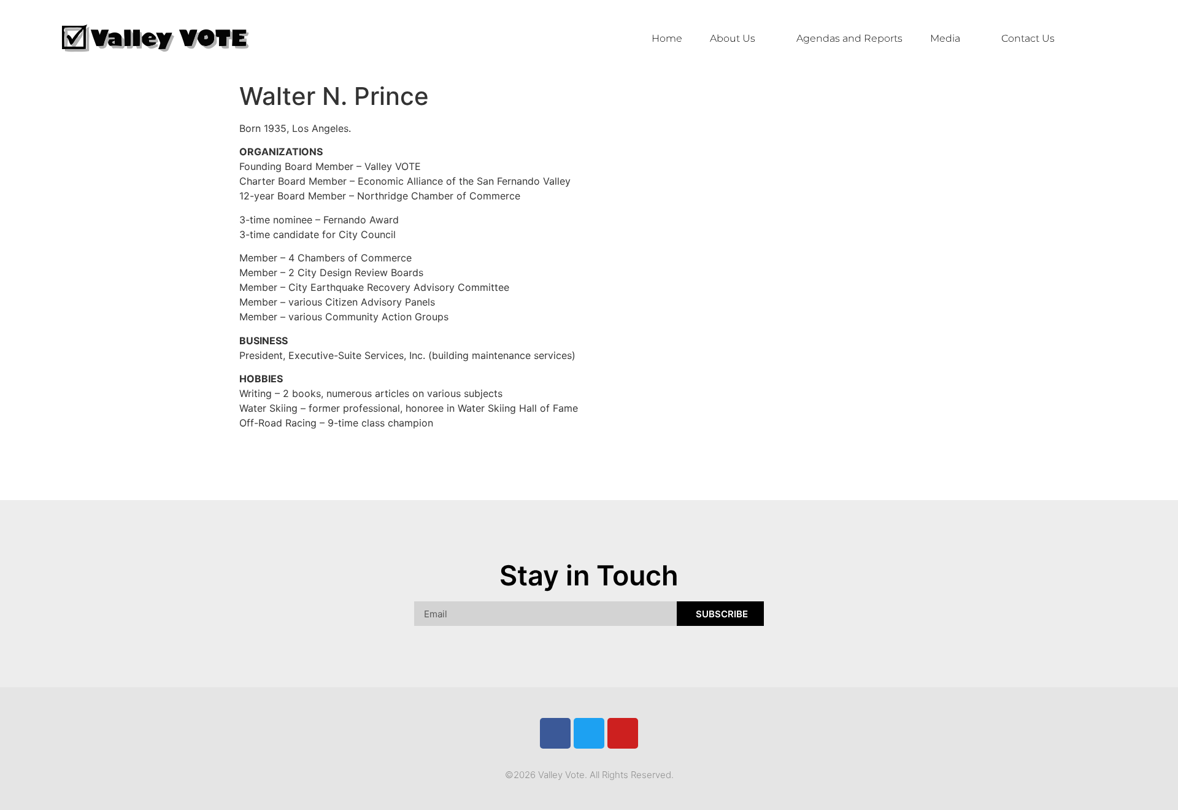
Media (945, 38)
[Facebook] (555, 733)
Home (667, 38)
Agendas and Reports (849, 38)
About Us (732, 38)
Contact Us (1028, 38)
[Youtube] (622, 733)
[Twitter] (589, 733)
